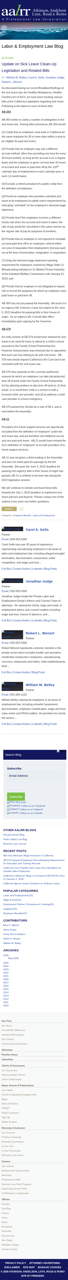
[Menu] (4, 28)
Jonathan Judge (54, 77)
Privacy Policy (15, 1263)
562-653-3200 (18, 591)
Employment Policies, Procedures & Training (26, 904)
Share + (9, 509)
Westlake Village (10, 1245)
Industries (7, 1059)
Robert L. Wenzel (12, 81)
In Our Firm (8, 1146)
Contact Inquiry (9, 1249)
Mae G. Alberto (11, 925)
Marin (5, 1222)
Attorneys (7, 1050)
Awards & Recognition (13, 1035)
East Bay (6, 1208)
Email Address (18, 775)
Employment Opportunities (15, 1170)
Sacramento (8, 1236)
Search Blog (13, 754)
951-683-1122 (18, 694)
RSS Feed (20, 802)
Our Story (7, 1026)
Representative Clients (13, 1075)
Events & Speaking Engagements (19, 1094)
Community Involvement (14, 1044)
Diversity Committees (13, 1142)
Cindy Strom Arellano (14, 934)
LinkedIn (37, 568)
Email (5, 539)
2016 (6, 985)
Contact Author (21, 568)
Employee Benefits (22, 515)
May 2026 (13, 958)
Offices (6, 1199)
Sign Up (6, 1117)
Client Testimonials (11, 1079)
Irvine (4, 1218)
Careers (6, 1161)
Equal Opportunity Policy (14, 1188)
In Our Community (11, 1151)
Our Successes (9, 1070)
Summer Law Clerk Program (16, 1184)
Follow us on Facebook (33, 805)
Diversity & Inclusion (13, 1128)
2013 (6, 995)
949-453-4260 (18, 539)
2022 (6, 972)
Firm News (7, 1090)
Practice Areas (10, 1054)
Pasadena (7, 1227)
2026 (6, 955)
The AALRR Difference (13, 1030)
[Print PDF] (21, 509)
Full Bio (6, 568)
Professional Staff (11, 1179)
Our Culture (8, 1039)
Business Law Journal (14, 843)
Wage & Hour (10, 900)
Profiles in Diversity (11, 1137)
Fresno (5, 1213)
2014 (6, 992)
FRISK (6, 1108)
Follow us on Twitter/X (31, 809)
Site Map (29, 1267)
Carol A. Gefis (36, 77)
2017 (6, 982)
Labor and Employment (44, 515)
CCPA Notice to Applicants (15, 1193)
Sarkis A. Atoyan (11, 938)
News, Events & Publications (18, 1085)
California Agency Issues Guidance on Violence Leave (31, 883)
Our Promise (8, 1133)
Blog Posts (50, 568)
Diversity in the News (12, 1155)
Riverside (6, 1231)
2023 (6, 969)
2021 (6, 976)
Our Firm (6, 1021)
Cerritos (6, 1204)
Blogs (4, 1099)
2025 (6, 963)
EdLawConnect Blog (13, 834)
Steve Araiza (9, 929)
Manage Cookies (49, 1267)
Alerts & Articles (10, 1103)
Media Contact (9, 1122)
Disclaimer (12, 1267)
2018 (6, 979)
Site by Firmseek (32, 1275)
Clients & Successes (13, 1065)
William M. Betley (16, 77)
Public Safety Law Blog (15, 839)
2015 (6, 989)
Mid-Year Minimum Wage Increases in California (28, 855)
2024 (6, 966)
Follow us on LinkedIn (31, 813)
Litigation (8, 909)
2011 (5, 1002)
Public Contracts (10, 1113)
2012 (6, 999)
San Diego (7, 1240)
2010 (6, 1005)
